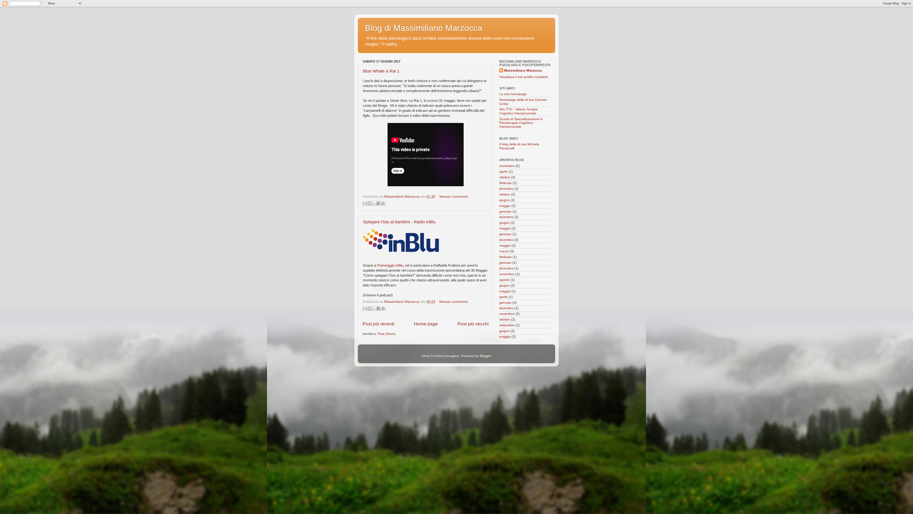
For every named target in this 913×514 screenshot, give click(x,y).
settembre (507, 325)
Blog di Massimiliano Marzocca (423, 28)
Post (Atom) (386, 334)
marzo (504, 251)
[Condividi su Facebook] (378, 203)
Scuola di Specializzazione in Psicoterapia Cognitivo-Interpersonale (521, 122)
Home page (426, 323)
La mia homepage (513, 94)
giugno (504, 200)
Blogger (485, 356)
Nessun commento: (454, 196)
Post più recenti (378, 323)
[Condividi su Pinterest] (383, 203)
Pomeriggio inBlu (390, 265)
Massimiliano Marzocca (523, 70)
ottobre (504, 177)
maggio (504, 206)
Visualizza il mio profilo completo (523, 77)
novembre (507, 166)
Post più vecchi (473, 323)
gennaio (505, 211)
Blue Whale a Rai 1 (381, 71)
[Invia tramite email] (365, 203)
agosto (504, 280)
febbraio (505, 183)
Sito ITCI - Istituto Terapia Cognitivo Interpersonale (518, 111)
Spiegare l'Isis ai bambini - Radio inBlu (399, 222)
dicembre (506, 189)
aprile (503, 171)
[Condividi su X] (374, 203)
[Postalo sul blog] (369, 203)
